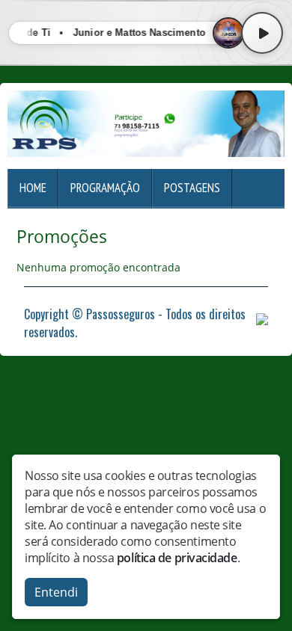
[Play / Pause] (262, 33)
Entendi (56, 592)
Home (32, 187)
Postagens (192, 187)
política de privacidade (177, 558)
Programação (105, 187)
